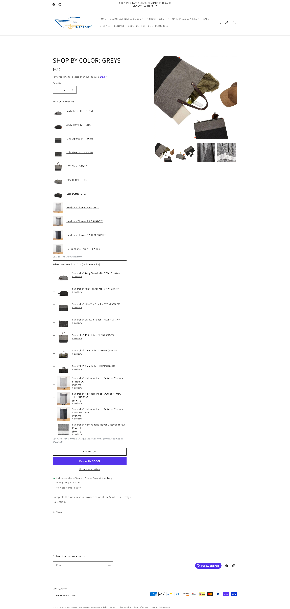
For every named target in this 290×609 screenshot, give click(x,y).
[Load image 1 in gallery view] (164, 152)
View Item (77, 276)
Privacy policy (124, 607)
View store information (68, 487)
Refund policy (109, 607)
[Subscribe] (109, 565)
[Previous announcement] (109, 4)
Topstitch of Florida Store (71, 607)
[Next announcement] (180, 4)
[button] (126, 18)
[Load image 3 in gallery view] (206, 152)
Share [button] (59, 512)
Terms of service (141, 607)
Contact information (161, 607)
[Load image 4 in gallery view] (226, 152)
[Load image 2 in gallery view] (185, 152)
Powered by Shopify (91, 607)
